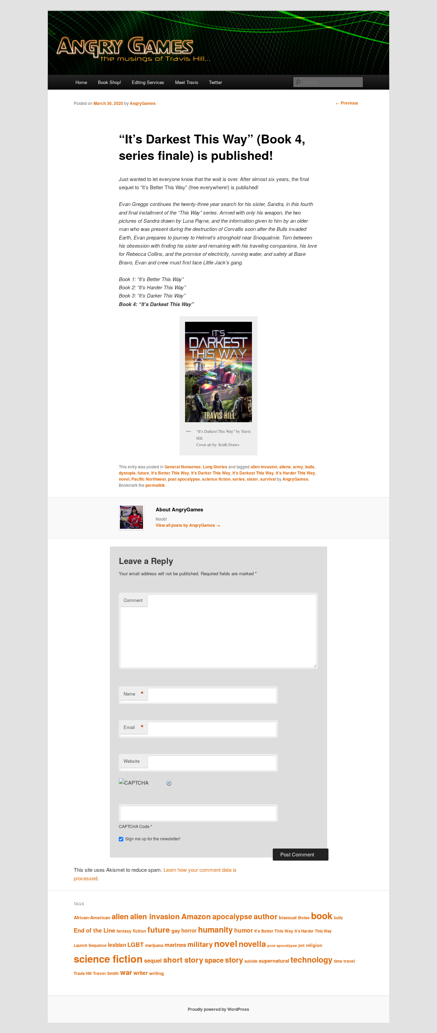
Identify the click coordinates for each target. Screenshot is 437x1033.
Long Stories (215, 467)
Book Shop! (109, 82)
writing (156, 973)
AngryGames (143, 103)
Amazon (196, 916)
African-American (92, 917)
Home (81, 82)
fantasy (123, 931)
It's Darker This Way (210, 473)
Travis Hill (82, 973)
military (200, 944)
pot (301, 945)
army (298, 467)
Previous (347, 103)
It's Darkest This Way (253, 473)
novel (124, 479)
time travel (344, 961)
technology (312, 959)
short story (183, 959)
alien (120, 916)
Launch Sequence (90, 945)
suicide (250, 961)
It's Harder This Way (295, 473)
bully (338, 918)
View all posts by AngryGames (188, 525)
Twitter (215, 82)
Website (132, 761)
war (126, 972)
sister (252, 479)
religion (314, 945)
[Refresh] (169, 782)
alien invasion (264, 467)
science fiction (216, 479)
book (322, 915)
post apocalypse (184, 479)
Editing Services (148, 82)
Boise (304, 917)
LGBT (135, 944)
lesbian (117, 945)
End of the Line (94, 930)
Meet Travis (186, 82)
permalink (155, 485)
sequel (153, 960)
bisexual (288, 917)
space (214, 960)
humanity (215, 929)
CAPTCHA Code (134, 826)
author (266, 916)
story (234, 959)
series (238, 479)
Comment (133, 600)
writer (140, 973)
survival (268, 479)
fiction (139, 930)
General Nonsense (183, 467)
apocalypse (232, 916)
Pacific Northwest (148, 479)
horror (189, 930)
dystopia (127, 473)
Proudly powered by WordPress (218, 1009)
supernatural (274, 960)
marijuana (154, 945)
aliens (285, 467)
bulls (309, 467)
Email (134, 727)
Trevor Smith (106, 973)
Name (134, 693)
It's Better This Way (170, 473)
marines (175, 944)
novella (252, 943)
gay (175, 930)
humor (243, 930)
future (143, 473)
